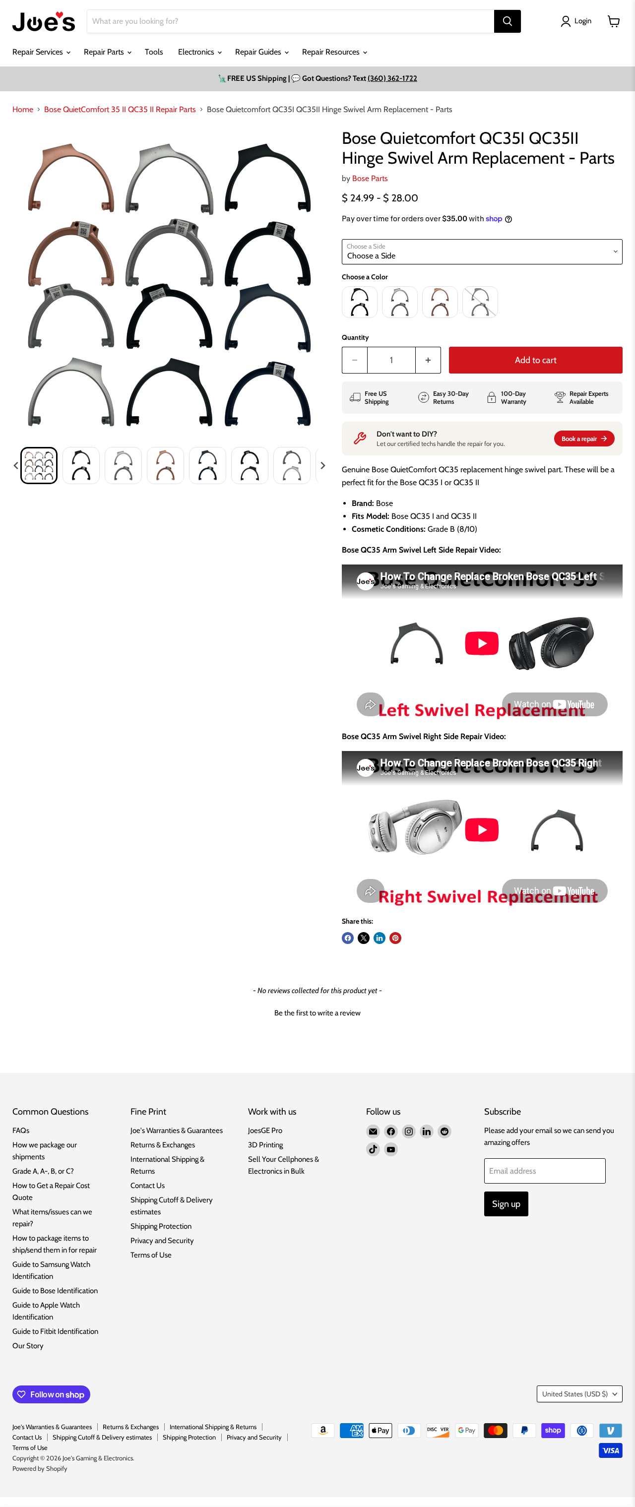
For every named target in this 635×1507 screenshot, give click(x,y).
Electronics (197, 52)
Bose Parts (370, 178)
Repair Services (38, 52)
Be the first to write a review (317, 1012)
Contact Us (147, 1185)
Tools (154, 52)
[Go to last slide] (16, 466)
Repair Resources (332, 52)
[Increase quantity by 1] (428, 360)
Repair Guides (259, 52)
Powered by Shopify (39, 1468)
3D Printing (265, 1144)
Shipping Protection (160, 1226)
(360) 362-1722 (392, 78)
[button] (39, 465)
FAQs (20, 1130)
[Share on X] (364, 938)
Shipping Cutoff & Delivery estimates (102, 1437)
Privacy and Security (162, 1240)
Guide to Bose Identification (55, 1290)
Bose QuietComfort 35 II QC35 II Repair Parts (120, 109)
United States (575, 1393)
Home (22, 109)
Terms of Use (151, 1255)
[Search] (507, 21)
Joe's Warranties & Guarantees (176, 1130)
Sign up (506, 1203)
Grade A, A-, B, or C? (43, 1171)
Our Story (28, 1345)
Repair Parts (105, 52)
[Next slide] (322, 466)
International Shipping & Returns (213, 1427)
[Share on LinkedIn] (379, 938)
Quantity (355, 337)
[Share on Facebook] (348, 938)
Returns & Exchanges (162, 1144)
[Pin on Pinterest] (395, 938)
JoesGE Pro (265, 1130)
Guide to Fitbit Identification (55, 1331)
